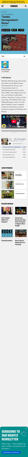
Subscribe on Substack (11, 452)
